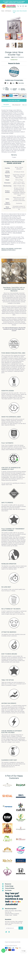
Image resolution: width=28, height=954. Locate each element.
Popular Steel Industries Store (11, 942)
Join (21, 928)
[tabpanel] (14, 178)
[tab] (6, 104)
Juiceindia (7, 57)
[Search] (18, 6)
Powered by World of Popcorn (11, 945)
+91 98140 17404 (12, 2)
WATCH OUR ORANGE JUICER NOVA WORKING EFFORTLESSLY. (11, 249)
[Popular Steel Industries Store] (8, 6)
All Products (8, 10)
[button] (20, 6)
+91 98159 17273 (20, 2)
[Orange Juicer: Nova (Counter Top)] (7, 45)
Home (2, 10)
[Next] (25, 105)
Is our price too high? (14, 100)
